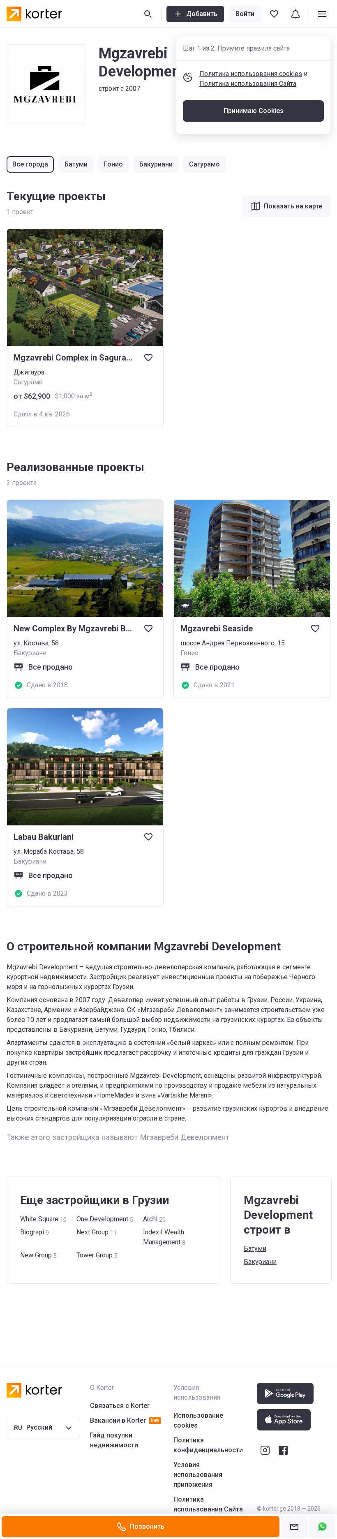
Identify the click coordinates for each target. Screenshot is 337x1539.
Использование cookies (198, 1420)
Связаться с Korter (120, 1406)
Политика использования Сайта (247, 84)
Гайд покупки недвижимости (114, 1440)
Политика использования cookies (250, 74)
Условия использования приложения (197, 1474)
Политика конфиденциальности (208, 1445)
